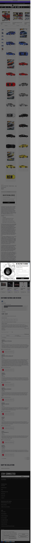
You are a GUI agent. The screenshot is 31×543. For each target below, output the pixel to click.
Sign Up (22, 278)
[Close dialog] (29, 263)
